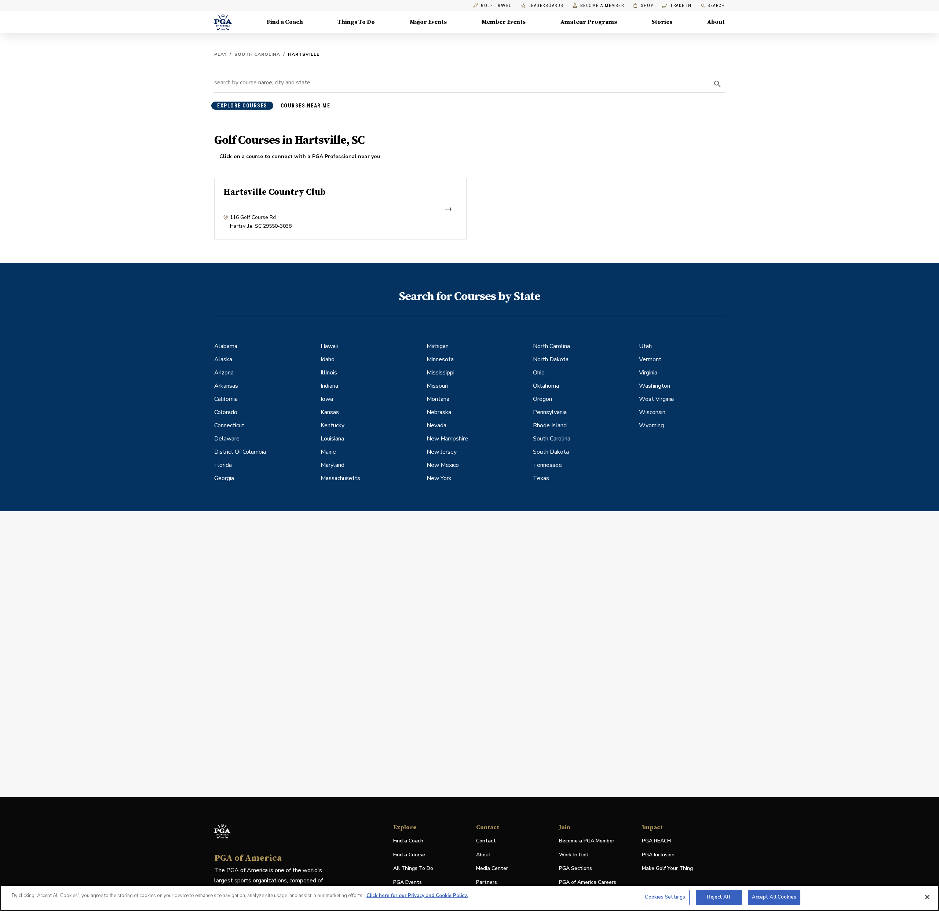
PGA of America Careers (587, 882)
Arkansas (226, 386)
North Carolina (551, 346)
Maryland (332, 465)
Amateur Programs (588, 22)
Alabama (225, 346)
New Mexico (443, 465)
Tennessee (547, 465)
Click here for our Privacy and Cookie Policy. (417, 895)
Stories (661, 22)
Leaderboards (546, 5)
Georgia (224, 478)
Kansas (330, 412)
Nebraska (439, 412)
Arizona (224, 373)
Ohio (539, 373)
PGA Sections (575, 868)
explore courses (242, 106)
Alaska (223, 359)
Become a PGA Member (586, 840)
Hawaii (329, 346)
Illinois (329, 373)
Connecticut (229, 425)
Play (220, 54)
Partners (486, 882)
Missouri (437, 386)
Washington (654, 386)
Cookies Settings (665, 897)
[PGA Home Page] (223, 22)
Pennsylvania (550, 412)
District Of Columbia (240, 452)
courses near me (305, 106)
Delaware (227, 439)
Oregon (542, 399)
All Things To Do (413, 868)
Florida (223, 465)
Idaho (328, 359)
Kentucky (332, 425)
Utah (645, 346)
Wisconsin (652, 412)
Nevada (436, 425)
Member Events (504, 22)
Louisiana (332, 439)
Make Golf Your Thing (667, 868)
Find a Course (409, 854)
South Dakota (551, 452)
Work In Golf (574, 854)
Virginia (648, 373)
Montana (438, 399)
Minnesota (440, 359)
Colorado (225, 412)
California (226, 399)
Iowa (327, 399)
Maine (328, 452)
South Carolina (257, 54)
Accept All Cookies (774, 897)
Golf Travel (496, 5)
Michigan (438, 346)
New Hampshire (447, 439)
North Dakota (551, 359)
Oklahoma (546, 386)
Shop (643, 5)
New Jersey (442, 452)
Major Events (428, 22)
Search (716, 5)
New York (439, 478)
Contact (486, 840)
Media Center (492, 868)
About (716, 22)
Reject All (718, 897)
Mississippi (440, 373)
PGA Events (407, 882)
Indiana (329, 386)
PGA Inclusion (658, 854)
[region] (469, 898)
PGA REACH (656, 841)
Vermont (650, 359)
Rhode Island (550, 425)
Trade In (676, 5)
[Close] (927, 897)
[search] (717, 84)
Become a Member (602, 5)
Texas (541, 478)
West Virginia (656, 399)
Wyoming (651, 425)
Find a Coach (285, 22)
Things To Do (356, 22)
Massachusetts (340, 478)
